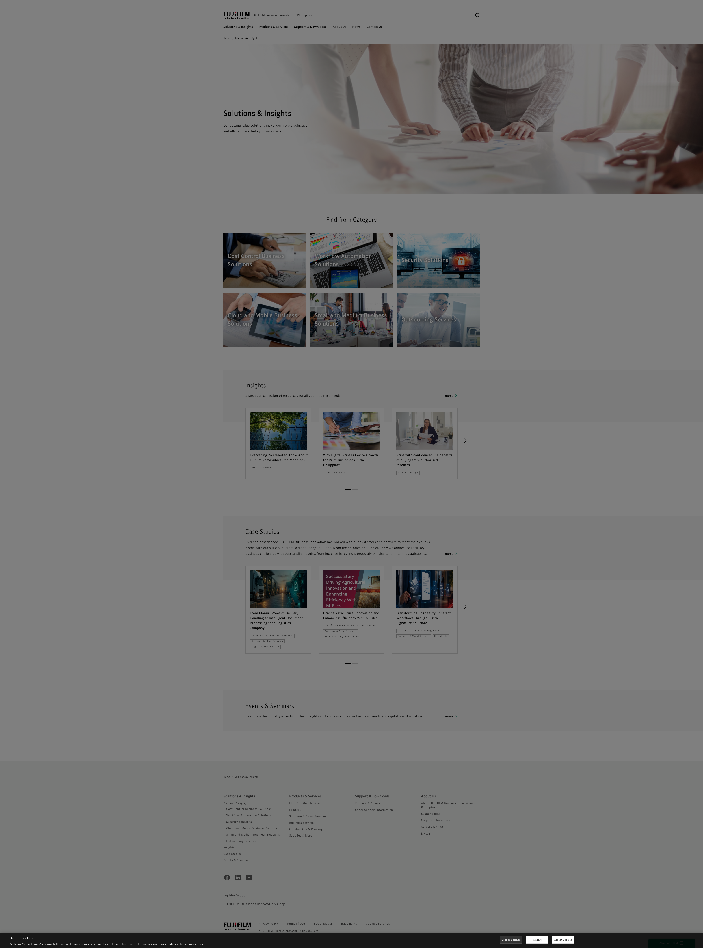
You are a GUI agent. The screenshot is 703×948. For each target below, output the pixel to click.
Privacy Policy (195, 944)
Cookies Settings (510, 940)
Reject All (537, 940)
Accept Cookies (563, 940)
